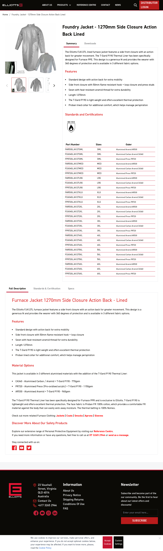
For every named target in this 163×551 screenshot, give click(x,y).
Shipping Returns (73, 499)
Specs (71, 288)
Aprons (88, 415)
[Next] (54, 85)
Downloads (90, 43)
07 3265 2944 (97, 435)
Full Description (17, 288)
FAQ (65, 508)
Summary (71, 43)
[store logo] (12, 5)
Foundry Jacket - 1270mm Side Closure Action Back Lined (38, 14)
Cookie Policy (45, 548)
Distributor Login (149, 5)
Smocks (78, 415)
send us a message (118, 435)
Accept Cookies (107, 542)
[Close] (160, 538)
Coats (69, 415)
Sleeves (99, 415)
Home (5, 14)
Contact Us (44, 501)
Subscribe (139, 520)
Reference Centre (103, 431)
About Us (68, 491)
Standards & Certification (46, 288)
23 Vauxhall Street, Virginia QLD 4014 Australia (47, 490)
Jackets (60, 415)
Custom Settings (118, 542)
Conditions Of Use (74, 504)
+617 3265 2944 (47, 505)
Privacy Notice (72, 495)
